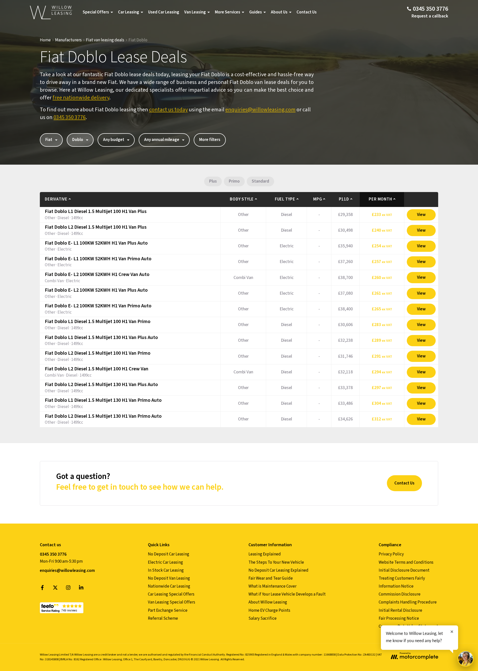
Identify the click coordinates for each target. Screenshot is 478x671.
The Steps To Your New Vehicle (276, 562)
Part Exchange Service (167, 610)
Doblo (77, 140)
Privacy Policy (391, 554)
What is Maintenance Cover (272, 586)
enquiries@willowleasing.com (260, 110)
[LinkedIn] (81, 589)
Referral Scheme (163, 618)
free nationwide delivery (81, 98)
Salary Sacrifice (262, 618)
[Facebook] (42, 589)
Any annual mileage (161, 140)
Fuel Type (285, 199)
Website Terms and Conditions (406, 562)
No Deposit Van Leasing (169, 578)
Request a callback (430, 16)
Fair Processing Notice (399, 618)
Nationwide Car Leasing (169, 586)
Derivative (56, 199)
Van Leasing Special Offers (171, 602)
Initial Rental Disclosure (400, 610)
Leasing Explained (264, 554)
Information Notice (396, 586)
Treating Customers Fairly (402, 578)
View (421, 215)
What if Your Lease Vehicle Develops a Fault (287, 594)
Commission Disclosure (399, 594)
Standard (260, 181)
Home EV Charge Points (269, 610)
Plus (213, 181)
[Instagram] (68, 589)
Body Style (242, 199)
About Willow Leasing (267, 602)
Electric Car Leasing (165, 562)
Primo (234, 181)
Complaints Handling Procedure (408, 602)
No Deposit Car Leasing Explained (278, 570)
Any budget (113, 140)
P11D (344, 199)
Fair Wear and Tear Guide (270, 578)
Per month (380, 199)
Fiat (48, 140)
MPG (317, 199)
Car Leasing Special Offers (171, 594)
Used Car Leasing (163, 12)
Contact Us (307, 12)
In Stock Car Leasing (166, 570)
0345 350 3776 (70, 117)
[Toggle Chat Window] (465, 658)
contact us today (168, 110)
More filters (209, 140)
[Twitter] (55, 589)
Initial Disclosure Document (404, 570)
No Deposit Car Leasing (168, 554)
